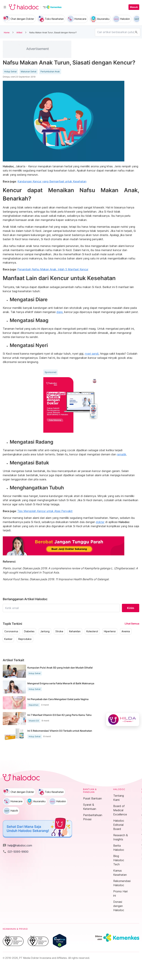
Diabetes (29, 631)
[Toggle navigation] (5, 7)
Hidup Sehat (10, 71)
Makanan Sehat (28, 71)
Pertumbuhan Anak (50, 71)
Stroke (59, 631)
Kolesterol (92, 631)
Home (7, 32)
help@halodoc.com (17, 845)
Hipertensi (110, 631)
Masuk (134, 7)
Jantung (45, 631)
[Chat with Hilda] (122, 719)
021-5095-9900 (15, 851)
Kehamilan (75, 631)
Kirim (130, 608)
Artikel (19, 32)
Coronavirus (11, 631)
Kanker (8, 639)
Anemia (126, 631)
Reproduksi (25, 639)
